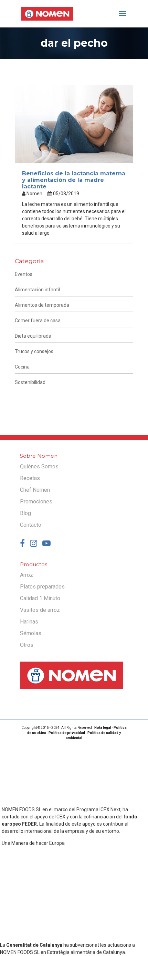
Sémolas (30, 633)
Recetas (30, 478)
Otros (26, 645)
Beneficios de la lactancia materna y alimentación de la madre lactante (73, 180)
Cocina (22, 367)
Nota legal (102, 728)
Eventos (23, 274)
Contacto (30, 525)
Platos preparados (42, 586)
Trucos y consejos (34, 351)
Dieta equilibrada (33, 336)
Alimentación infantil (37, 289)
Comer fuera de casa (38, 320)
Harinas (29, 621)
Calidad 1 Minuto (40, 598)
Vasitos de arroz (40, 610)
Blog (25, 513)
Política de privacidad (67, 733)
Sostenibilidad (30, 382)
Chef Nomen (35, 490)
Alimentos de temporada (42, 305)
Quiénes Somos (39, 466)
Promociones (36, 501)
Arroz (26, 575)
